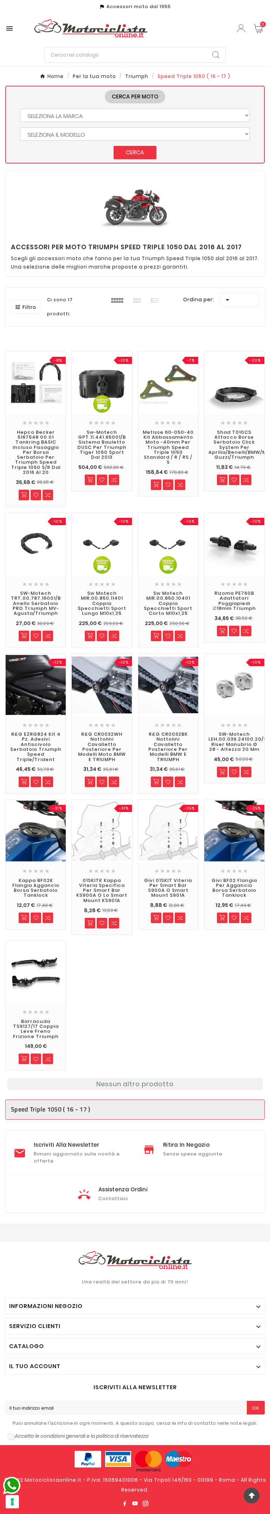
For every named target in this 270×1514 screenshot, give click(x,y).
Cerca (135, 152)
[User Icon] (242, 28)
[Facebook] (124, 1503)
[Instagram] (145, 1503)
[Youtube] (135, 1503)
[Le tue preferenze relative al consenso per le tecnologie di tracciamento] (12, 1501)
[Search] (215, 55)
